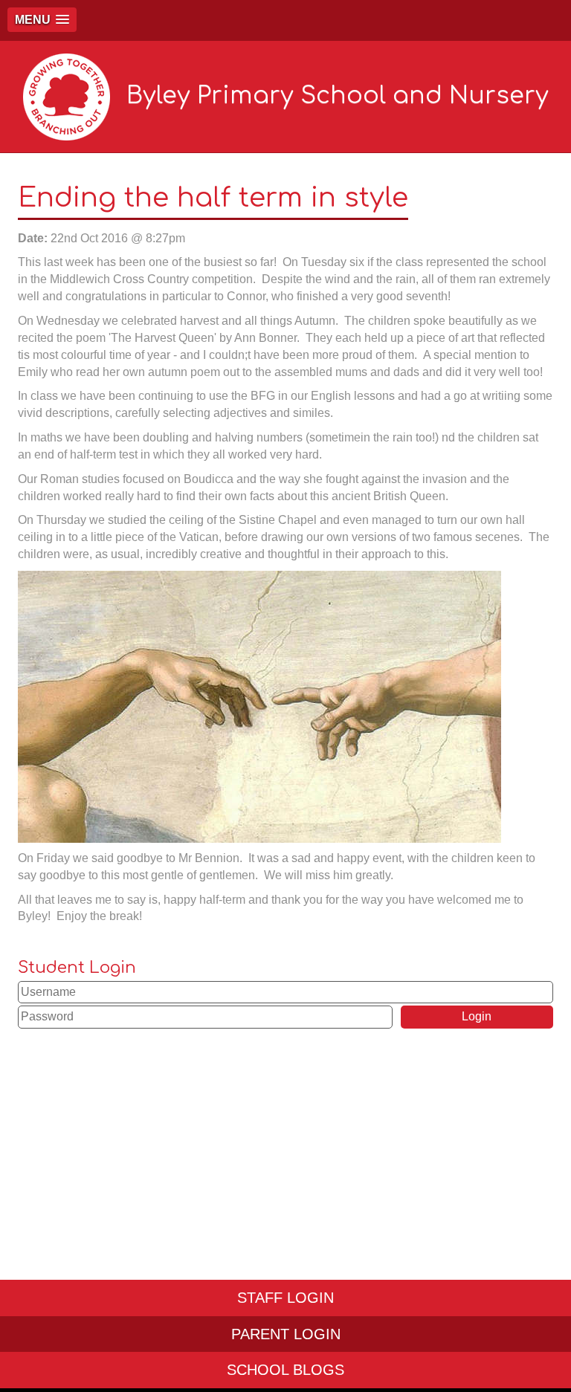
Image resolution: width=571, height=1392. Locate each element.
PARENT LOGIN (286, 1334)
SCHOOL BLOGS (285, 1370)
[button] (42, 19)
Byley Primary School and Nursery (337, 95)
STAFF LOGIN (285, 1297)
